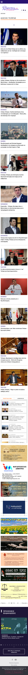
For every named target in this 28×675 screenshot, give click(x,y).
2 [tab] (3, 645)
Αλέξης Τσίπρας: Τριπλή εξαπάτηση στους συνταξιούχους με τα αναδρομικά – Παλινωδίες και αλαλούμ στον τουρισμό (13, 113)
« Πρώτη (3, 603)
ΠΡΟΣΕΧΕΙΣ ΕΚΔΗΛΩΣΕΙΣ (9, 612)
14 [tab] (14, 647)
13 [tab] (27, 645)
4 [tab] (7, 645)
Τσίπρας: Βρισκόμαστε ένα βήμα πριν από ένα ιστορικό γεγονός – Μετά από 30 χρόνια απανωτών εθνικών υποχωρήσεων (13, 360)
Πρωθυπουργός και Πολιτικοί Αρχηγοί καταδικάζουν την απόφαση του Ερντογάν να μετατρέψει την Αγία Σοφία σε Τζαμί (13, 145)
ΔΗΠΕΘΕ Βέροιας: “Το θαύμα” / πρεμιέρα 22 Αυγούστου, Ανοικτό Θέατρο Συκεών (12, 637)
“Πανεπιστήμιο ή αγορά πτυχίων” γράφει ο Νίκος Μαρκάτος (16, 436)
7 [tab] (14, 645)
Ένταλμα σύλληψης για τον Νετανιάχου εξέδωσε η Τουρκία (16, 410)
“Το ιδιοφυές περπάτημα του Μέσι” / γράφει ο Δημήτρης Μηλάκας (17, 404)
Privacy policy (18, 672)
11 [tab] (22, 645)
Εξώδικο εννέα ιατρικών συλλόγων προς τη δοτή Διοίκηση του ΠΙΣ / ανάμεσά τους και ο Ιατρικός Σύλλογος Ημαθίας (16, 418)
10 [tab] (20, 645)
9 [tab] (18, 645)
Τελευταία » (25, 603)
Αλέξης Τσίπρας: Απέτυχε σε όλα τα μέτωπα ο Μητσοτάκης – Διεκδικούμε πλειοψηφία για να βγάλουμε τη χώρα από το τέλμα (13, 82)
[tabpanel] (14, 628)
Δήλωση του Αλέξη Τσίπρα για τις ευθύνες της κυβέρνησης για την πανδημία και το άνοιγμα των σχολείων (13, 50)
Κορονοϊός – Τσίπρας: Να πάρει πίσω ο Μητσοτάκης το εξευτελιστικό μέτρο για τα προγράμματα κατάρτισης (12, 208)
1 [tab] (14, 25)
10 (17, 603)
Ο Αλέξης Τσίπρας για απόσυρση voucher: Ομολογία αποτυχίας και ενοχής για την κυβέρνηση (12, 176)
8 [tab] (16, 645)
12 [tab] (24, 645)
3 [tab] (5, 645)
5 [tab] (9, 645)
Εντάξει (8, 672)
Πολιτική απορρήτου (14, 663)
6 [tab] (12, 645)
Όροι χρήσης (14, 665)
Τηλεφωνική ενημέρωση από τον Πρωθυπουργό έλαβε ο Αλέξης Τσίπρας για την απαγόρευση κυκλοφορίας (14, 239)
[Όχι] (25, 670)
